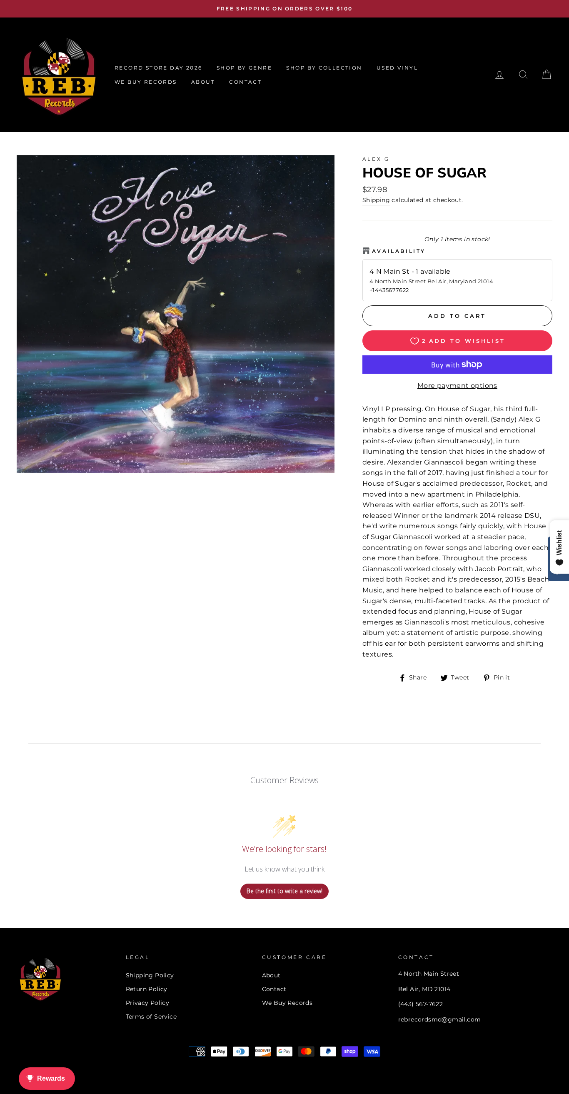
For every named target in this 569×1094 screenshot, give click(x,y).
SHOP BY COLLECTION (324, 68)
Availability (399, 251)
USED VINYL (397, 68)
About (271, 975)
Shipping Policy (150, 975)
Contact (274, 989)
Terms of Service (151, 1016)
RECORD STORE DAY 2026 (158, 68)
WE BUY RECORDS (146, 82)
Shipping (376, 200)
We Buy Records (287, 1002)
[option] (284, 8)
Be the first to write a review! (284, 891)
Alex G (376, 159)
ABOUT (203, 82)
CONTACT (245, 82)
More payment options (457, 386)
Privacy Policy (148, 1002)
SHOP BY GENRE (244, 68)
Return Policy (146, 989)
